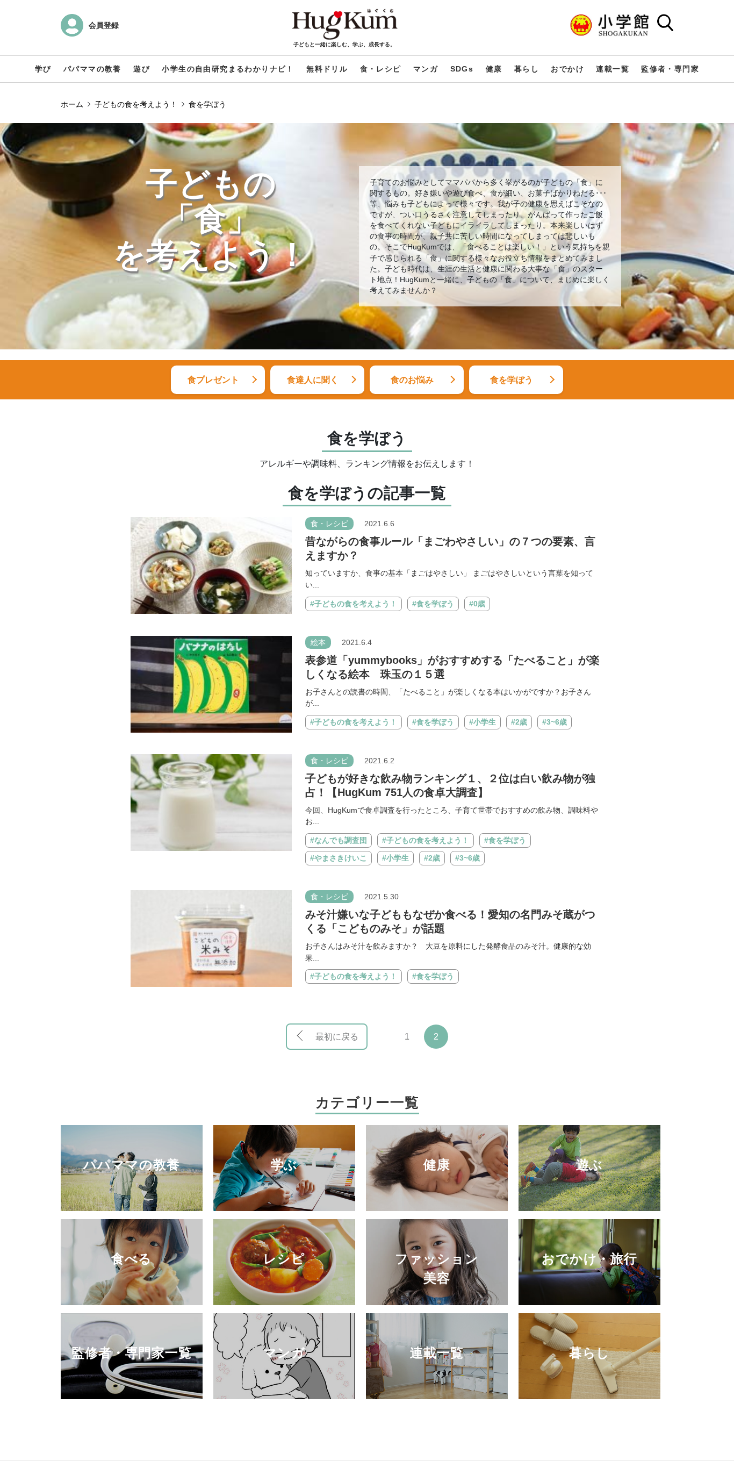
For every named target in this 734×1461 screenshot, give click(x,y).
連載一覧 (612, 69)
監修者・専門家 (670, 69)
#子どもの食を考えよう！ (353, 603)
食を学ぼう (207, 104)
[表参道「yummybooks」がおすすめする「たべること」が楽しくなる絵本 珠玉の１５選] (211, 683)
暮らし (526, 69)
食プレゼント (213, 379)
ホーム (72, 104)
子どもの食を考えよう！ (136, 104)
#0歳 (477, 603)
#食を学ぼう (433, 603)
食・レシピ (380, 69)
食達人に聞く (313, 379)
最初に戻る (336, 1036)
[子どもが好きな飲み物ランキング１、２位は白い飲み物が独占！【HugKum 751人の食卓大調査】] (211, 801)
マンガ (425, 69)
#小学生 (482, 722)
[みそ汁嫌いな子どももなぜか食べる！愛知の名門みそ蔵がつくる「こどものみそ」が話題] (211, 937)
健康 (494, 69)
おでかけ (567, 69)
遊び (141, 69)
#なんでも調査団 (338, 840)
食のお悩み (412, 379)
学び (43, 69)
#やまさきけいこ (338, 858)
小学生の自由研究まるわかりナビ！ (228, 69)
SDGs (462, 69)
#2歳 (519, 722)
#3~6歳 (554, 722)
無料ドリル (327, 69)
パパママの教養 (92, 69)
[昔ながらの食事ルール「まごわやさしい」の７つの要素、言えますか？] (211, 565)
